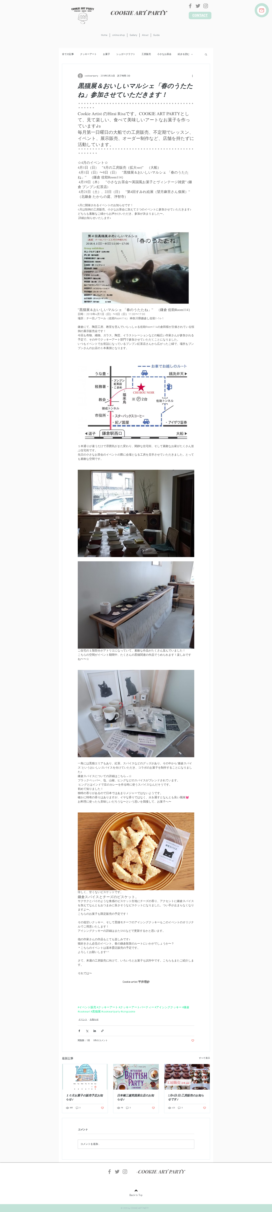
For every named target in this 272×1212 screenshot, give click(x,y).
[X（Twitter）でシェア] (86, 1030)
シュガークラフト (125, 54)
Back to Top (135, 1195)
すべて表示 (204, 1058)
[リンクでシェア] (102, 1030)
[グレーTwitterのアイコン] (198, 6)
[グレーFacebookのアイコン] (190, 6)
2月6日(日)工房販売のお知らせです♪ (186, 1097)
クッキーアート (88, 54)
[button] (205, 54)
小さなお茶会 (164, 54)
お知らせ (94, 1019)
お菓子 (106, 54)
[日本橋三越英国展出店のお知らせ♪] (136, 1077)
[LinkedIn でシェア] (94, 1030)
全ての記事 (68, 54)
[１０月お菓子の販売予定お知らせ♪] (85, 1077)
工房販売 (146, 54)
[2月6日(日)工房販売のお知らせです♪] (187, 1077)
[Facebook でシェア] (79, 1030)
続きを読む (184, 54)
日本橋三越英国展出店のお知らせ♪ (135, 1097)
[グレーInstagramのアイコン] (206, 6)
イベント (82, 1019)
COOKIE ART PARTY (138, 12)
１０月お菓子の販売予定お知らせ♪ (84, 1097)
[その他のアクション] (192, 76)
